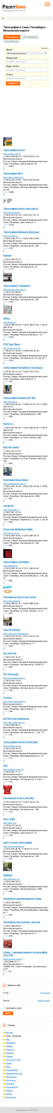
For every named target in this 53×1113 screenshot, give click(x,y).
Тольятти (10, 1049)
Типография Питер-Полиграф (20, 742)
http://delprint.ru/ (10, 566)
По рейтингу (11, 41)
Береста (8, 423)
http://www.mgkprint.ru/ (13, 177)
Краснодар (11, 1097)
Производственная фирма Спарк (22, 898)
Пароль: (6, 1000)
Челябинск (11, 1043)
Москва (9, 1032)
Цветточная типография (17, 842)
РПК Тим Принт (12, 344)
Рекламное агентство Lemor (20, 597)
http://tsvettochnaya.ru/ (13, 846)
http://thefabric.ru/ (11, 879)
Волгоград (10, 1080)
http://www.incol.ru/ (12, 212)
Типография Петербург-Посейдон (23, 367)
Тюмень (9, 1046)
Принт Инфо (21, 1110)
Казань (9, 1094)
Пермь (9, 1063)
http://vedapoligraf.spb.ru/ (14, 484)
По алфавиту (30, 37)
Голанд (7, 697)
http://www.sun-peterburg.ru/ (16, 634)
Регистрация (45, 993)
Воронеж (10, 1083)
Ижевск (9, 1090)
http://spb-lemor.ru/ (12, 601)
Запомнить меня (13, 1008)
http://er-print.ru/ (10, 236)
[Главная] (3, 18)
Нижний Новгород (14, 1073)
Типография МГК (13, 173)
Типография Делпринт (16, 561)
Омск (8, 1066)
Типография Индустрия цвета (20, 208)
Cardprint (8, 505)
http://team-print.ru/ (12, 348)
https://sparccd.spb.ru (13, 959)
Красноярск (11, 1077)
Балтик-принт (11, 447)
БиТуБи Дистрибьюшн (16, 718)
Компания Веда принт (16, 479)
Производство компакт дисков (21, 922)
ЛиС (5, 765)
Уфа (7, 1039)
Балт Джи (9, 819)
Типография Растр (14, 150)
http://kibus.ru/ (9, 322)
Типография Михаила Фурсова (21, 232)
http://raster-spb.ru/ (12, 154)
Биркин (7, 255)
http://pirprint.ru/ (10, 402)
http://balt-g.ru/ (10, 823)
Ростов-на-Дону (13, 1060)
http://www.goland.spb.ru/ (14, 701)
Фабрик (7, 875)
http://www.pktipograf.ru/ (14, 678)
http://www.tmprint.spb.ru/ (14, 289)
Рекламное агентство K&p (18, 798)
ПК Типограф (10, 674)
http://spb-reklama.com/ (14, 722)
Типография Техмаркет (17, 285)
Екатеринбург (12, 1087)
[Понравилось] (4, 166)
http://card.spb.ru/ (11, 510)
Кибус (6, 318)
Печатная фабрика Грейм (18, 529)
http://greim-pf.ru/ (11, 533)
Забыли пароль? (44, 1001)
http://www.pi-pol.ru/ (12, 746)
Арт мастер (9, 653)
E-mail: (6, 993)
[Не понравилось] (8, 166)
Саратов (9, 1053)
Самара (9, 1056)
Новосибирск (12, 1070)
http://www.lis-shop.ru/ (13, 769)
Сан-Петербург (12, 629)
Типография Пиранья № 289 (19, 397)
